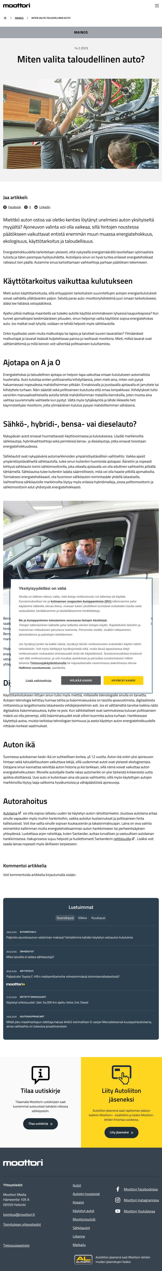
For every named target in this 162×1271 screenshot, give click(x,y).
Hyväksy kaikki (124, 680)
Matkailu (79, 1244)
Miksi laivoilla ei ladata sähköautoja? (30, 957)
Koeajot (78, 1202)
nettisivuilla (122, 838)
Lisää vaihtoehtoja (39, 680)
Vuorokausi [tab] (65, 917)
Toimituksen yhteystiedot (22, 1224)
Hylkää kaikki (81, 680)
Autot (77, 1185)
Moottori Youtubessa (139, 1211)
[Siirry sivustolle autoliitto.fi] (83, 1260)
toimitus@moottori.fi (19, 1214)
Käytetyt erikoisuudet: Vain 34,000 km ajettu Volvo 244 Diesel (47, 1002)
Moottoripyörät (84, 1219)
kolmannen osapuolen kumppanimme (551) (81, 601)
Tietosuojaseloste (16, 1245)
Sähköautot (81, 1227)
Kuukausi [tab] (98, 917)
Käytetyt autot (83, 1210)
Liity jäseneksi (119, 1132)
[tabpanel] (81, 979)
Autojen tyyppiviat (86, 1193)
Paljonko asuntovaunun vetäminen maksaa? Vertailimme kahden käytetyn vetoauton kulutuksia (69, 937)
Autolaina (10, 813)
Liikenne (79, 1236)
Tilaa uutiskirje (38, 1123)
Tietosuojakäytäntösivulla (48, 663)
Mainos (19, 18)
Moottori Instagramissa (141, 1200)
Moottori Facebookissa (141, 1189)
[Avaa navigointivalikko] (157, 6)
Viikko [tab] (82, 917)
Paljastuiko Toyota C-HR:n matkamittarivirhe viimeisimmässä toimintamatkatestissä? (63, 976)
